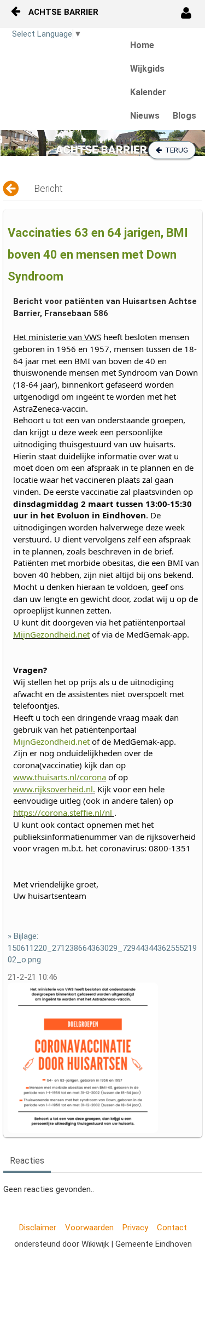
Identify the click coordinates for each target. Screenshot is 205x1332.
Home (142, 45)
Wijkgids (147, 68)
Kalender (148, 92)
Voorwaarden (89, 1227)
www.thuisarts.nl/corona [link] (59, 777)
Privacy (135, 1227)
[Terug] (11, 189)
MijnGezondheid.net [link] (51, 634)
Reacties (27, 1160)
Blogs (184, 115)
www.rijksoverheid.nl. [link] (54, 789)
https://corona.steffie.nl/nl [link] (62, 812)
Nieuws (145, 115)
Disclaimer (37, 1227)
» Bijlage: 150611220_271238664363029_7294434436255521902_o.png (102, 948)
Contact (172, 1227)
